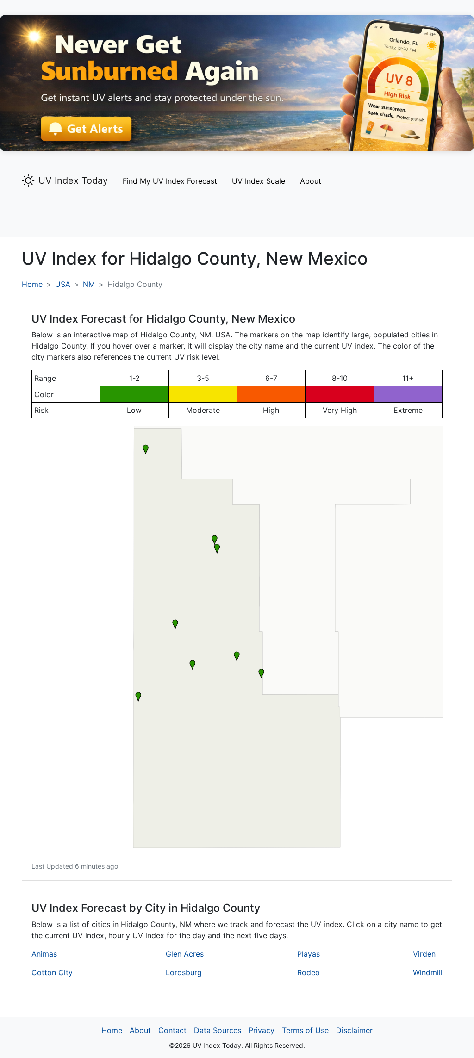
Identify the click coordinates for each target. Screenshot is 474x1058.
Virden (424, 953)
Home (32, 284)
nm (89, 284)
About (310, 181)
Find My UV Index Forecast (170, 181)
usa (62, 284)
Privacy (261, 1030)
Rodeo (308, 972)
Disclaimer (354, 1030)
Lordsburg (184, 972)
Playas (308, 953)
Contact (172, 1030)
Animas (44, 953)
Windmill (428, 972)
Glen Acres (185, 953)
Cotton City (52, 972)
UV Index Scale (258, 181)
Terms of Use (305, 1030)
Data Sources (217, 1030)
